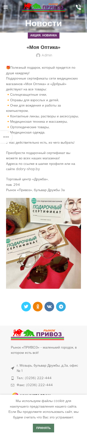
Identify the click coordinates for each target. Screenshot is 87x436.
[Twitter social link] (26, 306)
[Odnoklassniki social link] (38, 306)
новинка (49, 35)
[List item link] (46, 378)
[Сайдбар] (6, 137)
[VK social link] (49, 306)
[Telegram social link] (61, 306)
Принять (43, 428)
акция (35, 35)
